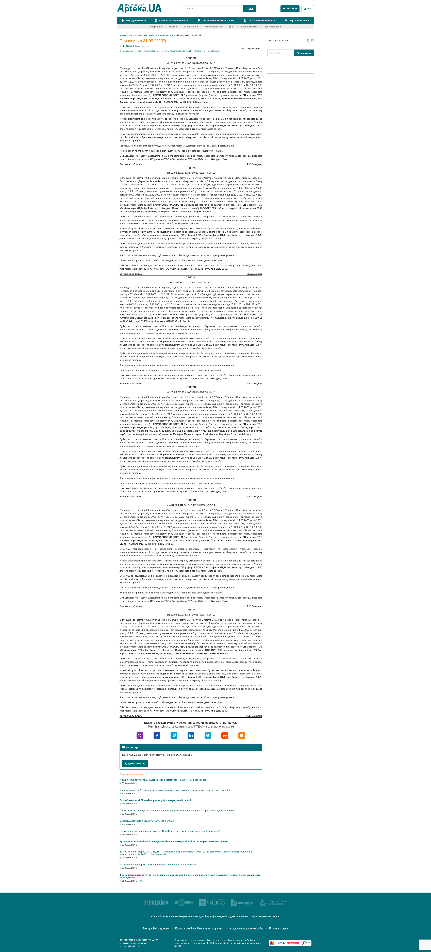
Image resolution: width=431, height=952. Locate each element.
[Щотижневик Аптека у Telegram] (308, 41)
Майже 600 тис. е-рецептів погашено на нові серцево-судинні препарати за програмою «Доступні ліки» (177, 810)
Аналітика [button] (190, 26)
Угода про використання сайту (246, 928)
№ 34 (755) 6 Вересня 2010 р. (135, 46)
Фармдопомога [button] (134, 20)
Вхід (308, 9)
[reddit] (224, 735)
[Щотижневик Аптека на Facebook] (312, 41)
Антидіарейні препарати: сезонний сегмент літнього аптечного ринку (158, 864)
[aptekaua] (241, 735)
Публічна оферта (278, 928)
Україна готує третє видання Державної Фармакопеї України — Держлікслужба (163, 779)
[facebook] (157, 735)
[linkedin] (191, 735)
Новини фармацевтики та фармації (174, 51)
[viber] (140, 735)
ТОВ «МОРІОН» (139, 943)
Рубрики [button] (155, 26)
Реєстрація (291, 9)
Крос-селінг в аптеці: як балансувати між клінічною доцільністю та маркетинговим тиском (174, 841)
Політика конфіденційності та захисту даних (199, 928)
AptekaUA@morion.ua (130, 946)
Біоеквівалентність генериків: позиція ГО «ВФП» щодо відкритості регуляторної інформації (170, 831)
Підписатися (303, 53)
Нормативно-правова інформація (204, 51)
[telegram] (174, 735)
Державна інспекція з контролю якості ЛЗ (140, 51)
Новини (173, 26)
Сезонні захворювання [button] (172, 20)
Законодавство (213, 26)
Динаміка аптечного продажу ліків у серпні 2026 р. (147, 820)
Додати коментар (135, 763)
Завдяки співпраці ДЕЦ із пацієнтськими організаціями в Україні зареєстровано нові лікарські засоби (175, 790)
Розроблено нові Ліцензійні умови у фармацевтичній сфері (155, 800)
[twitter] (208, 735)
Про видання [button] (271, 26)
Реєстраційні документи (156, 928)
